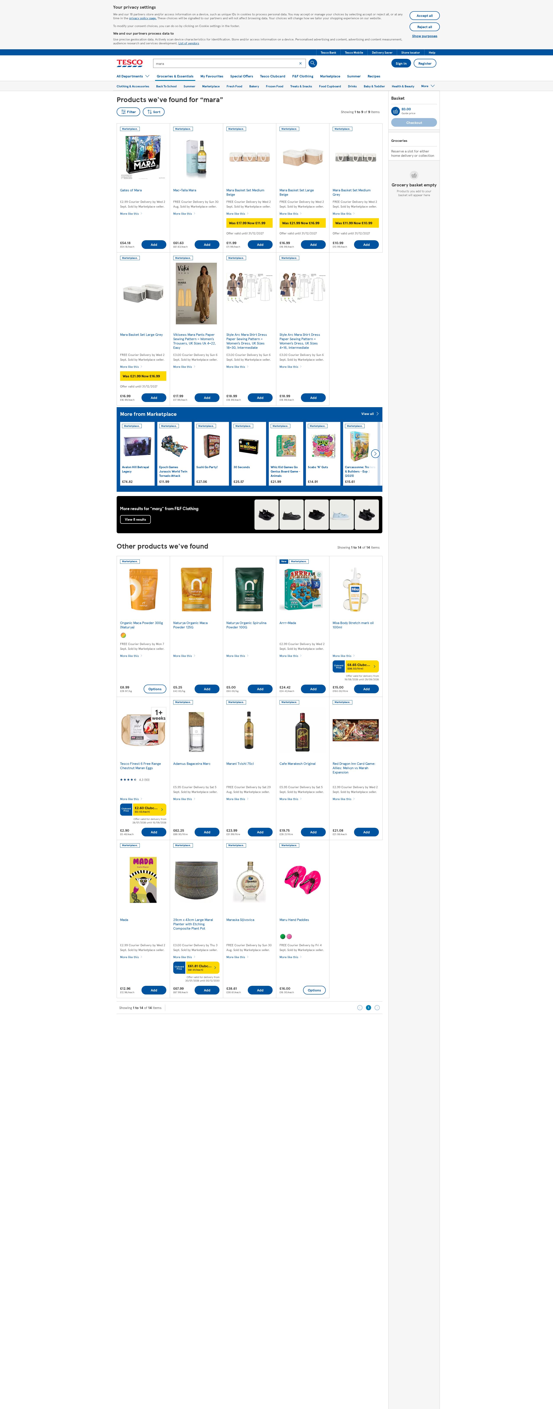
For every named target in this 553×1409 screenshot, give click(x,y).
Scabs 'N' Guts (318, 467)
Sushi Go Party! (207, 467)
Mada (124, 919)
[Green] (283, 936)
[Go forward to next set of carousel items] (375, 453)
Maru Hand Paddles (294, 919)
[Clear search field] (300, 63)
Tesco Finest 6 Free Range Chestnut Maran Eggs (140, 765)
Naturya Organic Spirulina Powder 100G (246, 624)
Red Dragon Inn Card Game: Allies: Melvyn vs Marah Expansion (354, 768)
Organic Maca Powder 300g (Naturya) (141, 624)
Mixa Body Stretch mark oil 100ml (353, 624)
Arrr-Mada (288, 622)
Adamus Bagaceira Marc (192, 763)
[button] (328, 52)
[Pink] (289, 936)
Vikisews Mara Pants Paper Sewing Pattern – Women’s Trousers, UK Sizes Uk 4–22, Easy (194, 341)
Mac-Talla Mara (184, 189)
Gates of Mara (131, 189)
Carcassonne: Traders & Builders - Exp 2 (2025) (360, 471)
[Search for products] (312, 63)
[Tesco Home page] (130, 63)
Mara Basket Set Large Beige (297, 192)
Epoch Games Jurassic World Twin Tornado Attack (173, 471)
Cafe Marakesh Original (298, 763)
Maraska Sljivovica (240, 919)
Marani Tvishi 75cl (240, 763)
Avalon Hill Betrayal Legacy (135, 469)
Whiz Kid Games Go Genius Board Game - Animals (285, 471)
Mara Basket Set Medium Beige (245, 192)
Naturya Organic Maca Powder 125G (190, 624)
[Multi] (123, 635)
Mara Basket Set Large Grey (141, 334)
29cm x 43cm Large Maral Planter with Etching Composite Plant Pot (193, 924)
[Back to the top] (278, 1024)
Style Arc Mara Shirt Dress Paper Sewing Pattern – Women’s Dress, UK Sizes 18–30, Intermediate (246, 341)
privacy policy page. (143, 18)
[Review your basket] (395, 111)
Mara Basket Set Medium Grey (352, 192)
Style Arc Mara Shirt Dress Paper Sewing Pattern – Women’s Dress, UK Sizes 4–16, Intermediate (300, 341)
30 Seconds (242, 467)
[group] (137, 454)
